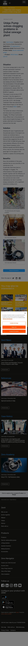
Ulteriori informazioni (7, 318)
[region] (14, 323)
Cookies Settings (14, 323)
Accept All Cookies (14, 331)
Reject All (14, 327)
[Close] (25, 313)
